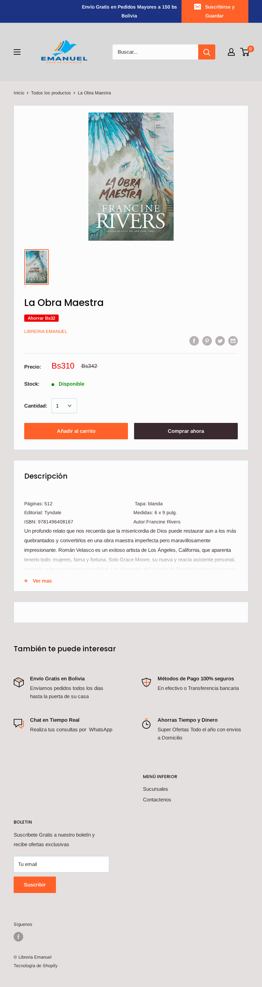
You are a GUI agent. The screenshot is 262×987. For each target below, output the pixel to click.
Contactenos (157, 799)
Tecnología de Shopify (36, 965)
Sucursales (155, 789)
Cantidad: (35, 406)
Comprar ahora (186, 431)
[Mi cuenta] (231, 52)
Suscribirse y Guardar (220, 11)
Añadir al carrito (76, 431)
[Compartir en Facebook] (194, 341)
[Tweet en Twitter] (220, 341)
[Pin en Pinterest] (207, 341)
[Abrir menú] (17, 52)
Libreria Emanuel (45, 331)
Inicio (19, 92)
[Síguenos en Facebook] (18, 937)
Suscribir (35, 885)
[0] (245, 52)
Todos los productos (51, 92)
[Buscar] (206, 51)
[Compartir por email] (233, 341)
